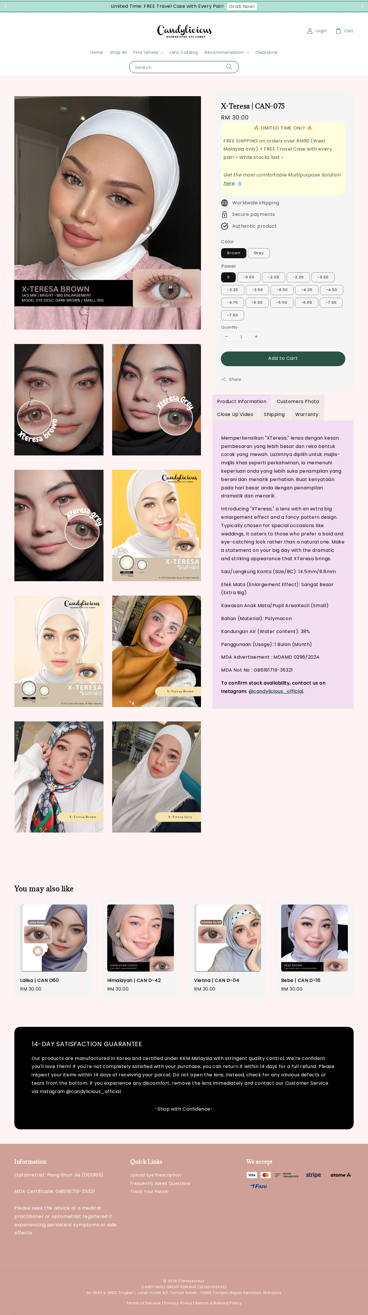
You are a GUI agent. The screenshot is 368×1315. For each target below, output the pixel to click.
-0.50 (248, 277)
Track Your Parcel (149, 1191)
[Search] (229, 67)
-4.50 (331, 289)
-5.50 (282, 302)
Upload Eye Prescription (155, 1175)
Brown (233, 252)
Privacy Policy (178, 1303)
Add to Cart (283, 358)
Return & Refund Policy (218, 1303)
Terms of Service (143, 1303)
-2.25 (298, 277)
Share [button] (235, 379)
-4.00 (282, 289)
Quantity (229, 327)
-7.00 (331, 302)
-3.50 (257, 289)
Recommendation (224, 52)
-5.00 (257, 302)
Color (227, 241)
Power (228, 266)
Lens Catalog (184, 52)
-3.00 (323, 277)
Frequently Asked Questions (160, 1183)
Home (96, 52)
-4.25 (307, 289)
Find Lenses (146, 52)
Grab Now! (242, 6)
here (228, 183)
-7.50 (232, 314)
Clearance (266, 52)
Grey (259, 252)
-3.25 (232, 289)
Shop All (118, 52)
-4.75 (232, 302)
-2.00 (273, 277)
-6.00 (306, 302)
